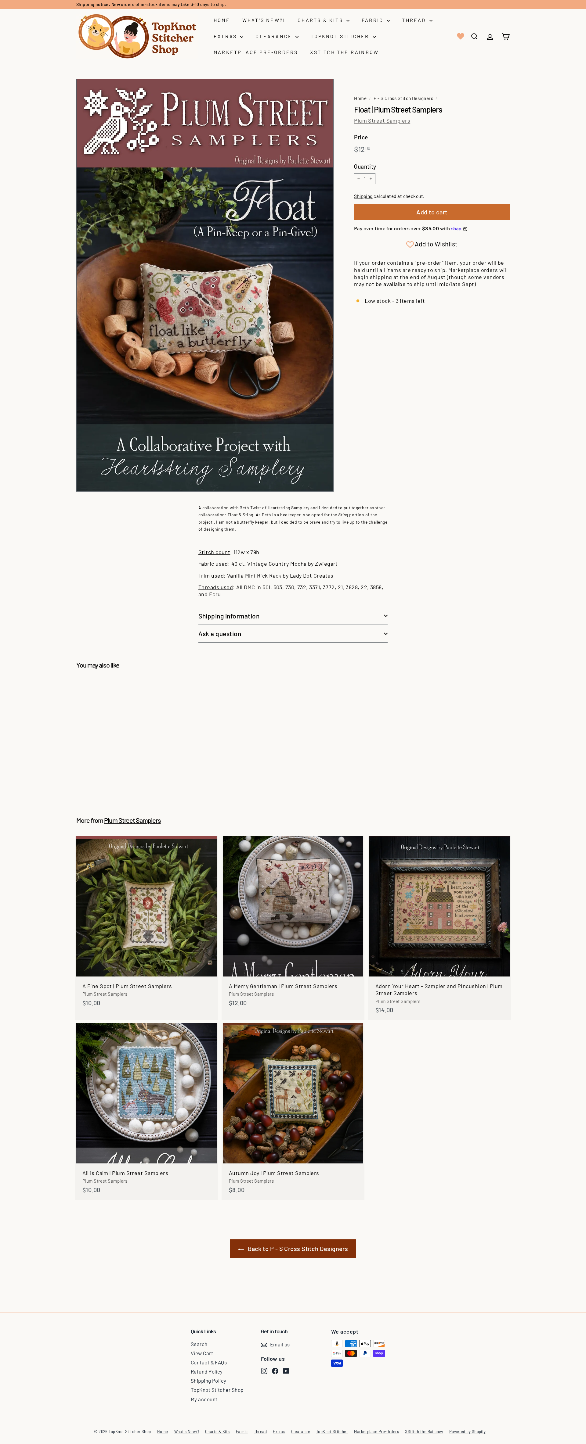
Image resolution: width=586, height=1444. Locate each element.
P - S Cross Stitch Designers (403, 98)
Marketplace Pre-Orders (256, 52)
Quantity (365, 166)
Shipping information (229, 616)
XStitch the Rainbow (344, 52)
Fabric (373, 20)
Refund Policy (207, 1371)
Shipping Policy (208, 1381)
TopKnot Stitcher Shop (217, 1390)
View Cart (202, 1353)
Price (361, 137)
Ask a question (219, 633)
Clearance (274, 36)
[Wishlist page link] (460, 36)
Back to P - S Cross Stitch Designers (298, 1248)
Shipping (363, 196)
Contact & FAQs (209, 1362)
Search (199, 1344)
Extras (226, 36)
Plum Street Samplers (382, 120)
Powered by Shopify (467, 1431)
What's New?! (263, 20)
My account (204, 1399)
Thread (415, 20)
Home (222, 20)
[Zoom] (205, 285)
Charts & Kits (321, 20)
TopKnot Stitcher (341, 36)
